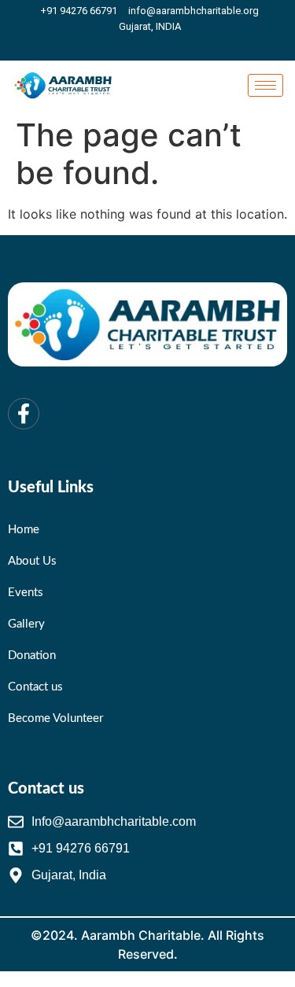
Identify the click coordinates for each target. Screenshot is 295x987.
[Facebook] (152, 45)
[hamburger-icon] (265, 85)
